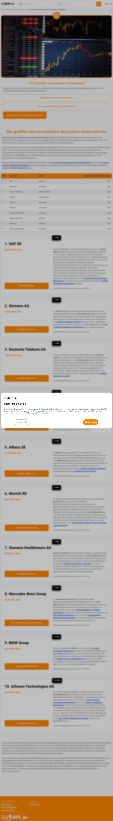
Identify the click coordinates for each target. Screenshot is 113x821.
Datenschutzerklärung (42, 413)
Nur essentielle (21, 422)
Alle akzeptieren (91, 422)
